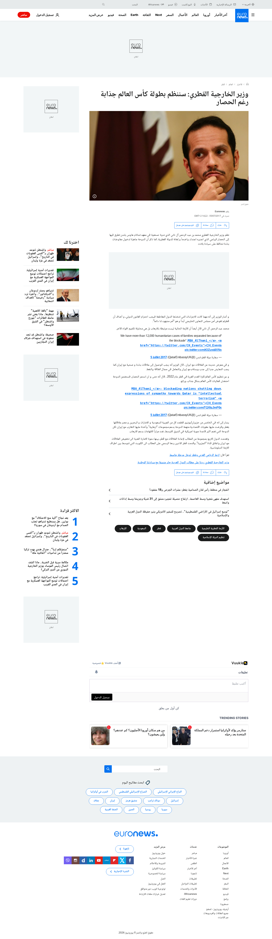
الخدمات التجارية (157, 858)
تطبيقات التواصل (189, 884)
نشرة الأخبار (191, 858)
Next (158, 15)
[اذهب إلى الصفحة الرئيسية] (242, 15)
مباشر (24, 14)
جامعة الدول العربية (181, 528)
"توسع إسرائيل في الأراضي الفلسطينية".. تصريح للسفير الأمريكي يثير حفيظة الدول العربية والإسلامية (178, 514)
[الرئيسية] (247, 84)
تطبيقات (193, 879)
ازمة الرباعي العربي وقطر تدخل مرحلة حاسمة (194, 455)
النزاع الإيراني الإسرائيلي (170, 792)
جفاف (96, 801)
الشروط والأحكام (157, 863)
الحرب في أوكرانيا (99, 792)
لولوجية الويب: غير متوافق (152, 889)
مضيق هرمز (131, 801)
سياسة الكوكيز (158, 868)
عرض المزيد (159, 847)
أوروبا (206, 15)
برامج (226, 899)
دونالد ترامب (154, 801)
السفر (170, 15)
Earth (134, 15)
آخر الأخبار (220, 15)
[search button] (103, 4)
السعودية (141, 528)
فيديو (111, 15)
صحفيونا (224, 904)
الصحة (122, 15)
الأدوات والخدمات (188, 889)
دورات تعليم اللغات (188, 899)
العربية (247, 4)
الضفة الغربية (111, 809)
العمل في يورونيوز (156, 884)
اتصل (163, 879)
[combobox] (122, 4)
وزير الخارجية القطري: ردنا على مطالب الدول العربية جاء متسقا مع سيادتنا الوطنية (183, 462)
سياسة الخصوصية (156, 873)
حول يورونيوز (158, 853)
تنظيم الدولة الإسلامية (213, 537)
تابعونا (194, 873)
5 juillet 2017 (158, 357)
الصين (131, 809)
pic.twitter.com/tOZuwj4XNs (203, 350)
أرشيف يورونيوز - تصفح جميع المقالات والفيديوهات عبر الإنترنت (216, 913)
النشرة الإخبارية (121, 871)
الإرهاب (123, 528)
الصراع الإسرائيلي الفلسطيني (133, 792)
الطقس (194, 863)
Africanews (190, 894)
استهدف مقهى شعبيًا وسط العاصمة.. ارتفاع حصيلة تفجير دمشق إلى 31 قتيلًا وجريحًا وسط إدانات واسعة (174, 501)
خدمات (193, 847)
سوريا (164, 809)
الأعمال (182, 15)
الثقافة (147, 15)
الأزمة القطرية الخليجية (213, 528)
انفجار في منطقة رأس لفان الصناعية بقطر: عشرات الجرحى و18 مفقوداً (189, 490)
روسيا (148, 809)
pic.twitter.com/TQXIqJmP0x (203, 407)
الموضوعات (223, 847)
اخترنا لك (71, 242)
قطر (223, 84)
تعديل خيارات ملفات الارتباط (152, 894)
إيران (112, 801)
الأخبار (239, 84)
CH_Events (181, 343)
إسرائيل (175, 801)
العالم (195, 15)
